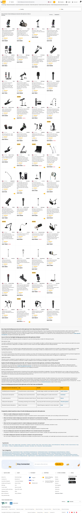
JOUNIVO (13, 55)
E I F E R (43, 181)
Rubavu (56, 483)
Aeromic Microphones (56, 444)
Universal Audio (41, 232)
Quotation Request (6, 481)
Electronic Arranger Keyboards (21, 455)
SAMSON (57, 81)
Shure (43, 28)
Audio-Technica (12, 107)
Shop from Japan (19, 509)
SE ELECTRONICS (12, 283)
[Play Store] (72, 482)
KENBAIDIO (12, 181)
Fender (10, 444)
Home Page (4, 4)
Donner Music (23, 444)
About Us (4, 477)
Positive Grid (39, 445)
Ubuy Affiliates (18, 493)
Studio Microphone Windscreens (32, 454)
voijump (57, 28)
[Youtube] (72, 512)
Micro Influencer (5, 493)
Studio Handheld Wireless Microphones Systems (11, 453)
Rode (29, 28)
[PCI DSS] (4, 503)
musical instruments (46, 381)
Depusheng (42, 258)
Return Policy (18, 483)
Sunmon (6, 445)
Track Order (4, 487)
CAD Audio (57, 309)
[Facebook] (68, 512)
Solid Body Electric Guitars (43, 451)
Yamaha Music (5, 444)
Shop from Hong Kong (29, 509)
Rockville (42, 107)
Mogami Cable (17, 444)
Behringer (28, 55)
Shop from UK (12, 509)
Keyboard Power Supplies (25, 453)
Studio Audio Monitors (42, 454)
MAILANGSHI (42, 283)
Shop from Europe (65, 509)
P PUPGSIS (42, 55)
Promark (66, 444)
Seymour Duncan (72, 444)
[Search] (54, 2)
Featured (57, 14)
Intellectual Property (6, 483)
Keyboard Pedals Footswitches (71, 454)
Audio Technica (64, 391)
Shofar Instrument (50, 454)
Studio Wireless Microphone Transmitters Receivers (60, 453)
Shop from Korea (39, 509)
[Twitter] (74, 512)
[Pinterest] (76, 512)
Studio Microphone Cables (18, 451)
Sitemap (3, 485)
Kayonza (57, 491)
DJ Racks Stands (34, 453)
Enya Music (27, 445)
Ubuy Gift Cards (18, 489)
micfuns (13, 258)
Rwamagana (58, 485)
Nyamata (57, 487)
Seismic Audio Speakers (47, 445)
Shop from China (47, 509)
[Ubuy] (3, 2)
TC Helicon (11, 445)
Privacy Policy (40, 512)
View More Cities (58, 493)
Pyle (14, 81)
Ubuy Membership (5, 495)
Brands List (17, 479)
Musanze (57, 481)
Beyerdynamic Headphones (19, 445)
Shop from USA (4, 509)
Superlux (57, 181)
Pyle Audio (33, 444)
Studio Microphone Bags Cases (19, 454)
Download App (18, 477)
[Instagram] (70, 512)
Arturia (28, 232)
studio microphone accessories (24, 366)
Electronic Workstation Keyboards (44, 453)
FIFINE (13, 28)
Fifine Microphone (64, 401)
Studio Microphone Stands (7, 451)
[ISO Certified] (13, 503)
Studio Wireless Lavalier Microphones (30, 451)
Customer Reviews (19, 481)
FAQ (16, 485)
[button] (61, 2)
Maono (62, 398)
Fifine (13, 444)
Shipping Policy (5, 491)
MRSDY (58, 155)
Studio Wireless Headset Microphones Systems (44, 455)
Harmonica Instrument (58, 455)
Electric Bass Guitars (67, 455)
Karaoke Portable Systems (60, 454)
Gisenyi (56, 479)
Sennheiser (63, 394)
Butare (56, 477)
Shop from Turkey (56, 509)
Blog (16, 491)
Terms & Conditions (31, 512)
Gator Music (32, 445)
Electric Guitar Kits (75, 455)
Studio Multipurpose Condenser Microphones (56, 451)
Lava (3, 445)
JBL (14, 132)
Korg (77, 444)
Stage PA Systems (31, 455)
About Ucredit (18, 487)
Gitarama (57, 489)
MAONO (28, 81)
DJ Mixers (68, 451)
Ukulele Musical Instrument (7, 454)
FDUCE (13, 232)
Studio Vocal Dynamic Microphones (8, 455)
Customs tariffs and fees (7, 489)
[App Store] (72, 479)
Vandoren (29, 444)
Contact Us (4, 479)
